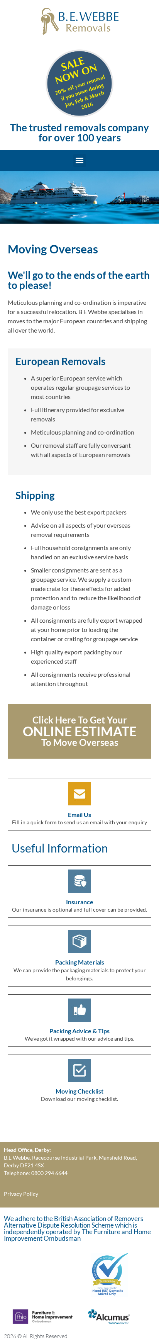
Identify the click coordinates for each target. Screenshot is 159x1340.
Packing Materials (79, 962)
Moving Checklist (79, 1091)
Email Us (79, 814)
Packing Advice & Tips (79, 1030)
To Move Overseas (79, 742)
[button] (79, 160)
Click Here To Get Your (79, 719)
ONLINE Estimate (80, 731)
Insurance (79, 901)
